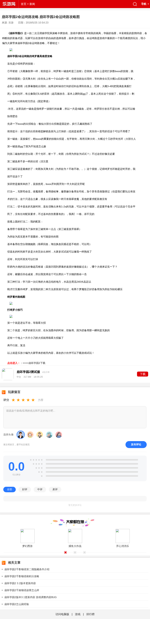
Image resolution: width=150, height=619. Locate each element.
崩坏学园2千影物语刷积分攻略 (21, 576)
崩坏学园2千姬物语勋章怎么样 (21, 590)
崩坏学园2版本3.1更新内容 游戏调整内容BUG (30, 597)
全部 (9, 489)
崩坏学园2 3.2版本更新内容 (20, 583)
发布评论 (136, 444)
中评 (39, 489)
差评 (55, 489)
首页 (23, 4)
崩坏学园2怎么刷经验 (16, 604)
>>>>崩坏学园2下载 (34, 362)
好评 (24, 489)
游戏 (77, 614)
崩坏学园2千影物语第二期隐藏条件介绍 (26, 569)
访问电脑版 (62, 614)
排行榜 (90, 614)
